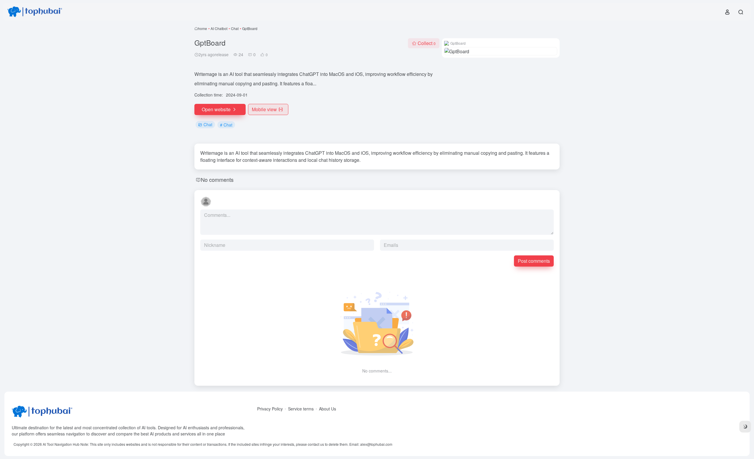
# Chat (226, 125)
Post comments (534, 260)
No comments (217, 179)
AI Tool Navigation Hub (61, 444)
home (202, 28)
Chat (235, 28)
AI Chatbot (219, 28)
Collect (427, 43)
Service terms (301, 409)
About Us (327, 409)
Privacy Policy (270, 409)
